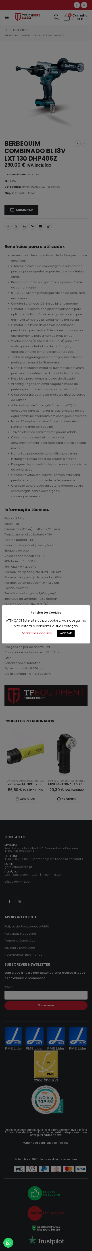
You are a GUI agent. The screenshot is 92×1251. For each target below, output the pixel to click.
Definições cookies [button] (36, 633)
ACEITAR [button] (66, 633)
